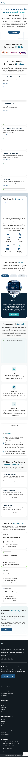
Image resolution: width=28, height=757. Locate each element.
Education (3, 721)
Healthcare (3, 723)
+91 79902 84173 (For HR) (8, 745)
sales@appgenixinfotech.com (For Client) (11, 741)
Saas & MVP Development (6, 688)
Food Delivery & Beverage (6, 730)
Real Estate (3, 732)
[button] (14, 32)
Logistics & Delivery (5, 734)
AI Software (3, 719)
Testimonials (3, 707)
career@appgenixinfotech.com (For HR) (11, 743)
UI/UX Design (4, 695)
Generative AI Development (7, 686)
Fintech (2, 725)
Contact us (3, 711)
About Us (3, 703)
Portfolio (3, 709)
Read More (14, 314)
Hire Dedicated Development (7, 693)
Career (2, 705)
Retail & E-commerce (5, 727)
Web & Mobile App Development (8, 691)
